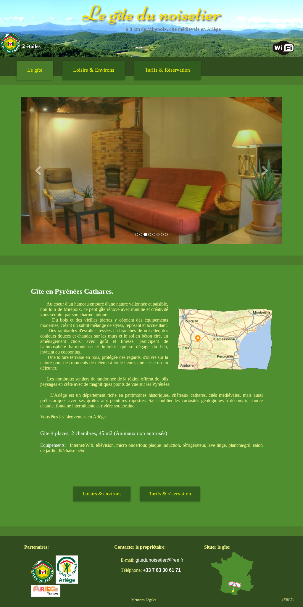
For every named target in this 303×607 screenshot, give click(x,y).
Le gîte (34, 70)
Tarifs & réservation (170, 494)
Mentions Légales (143, 600)
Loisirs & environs (102, 494)
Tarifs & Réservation (167, 70)
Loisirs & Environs (93, 70)
